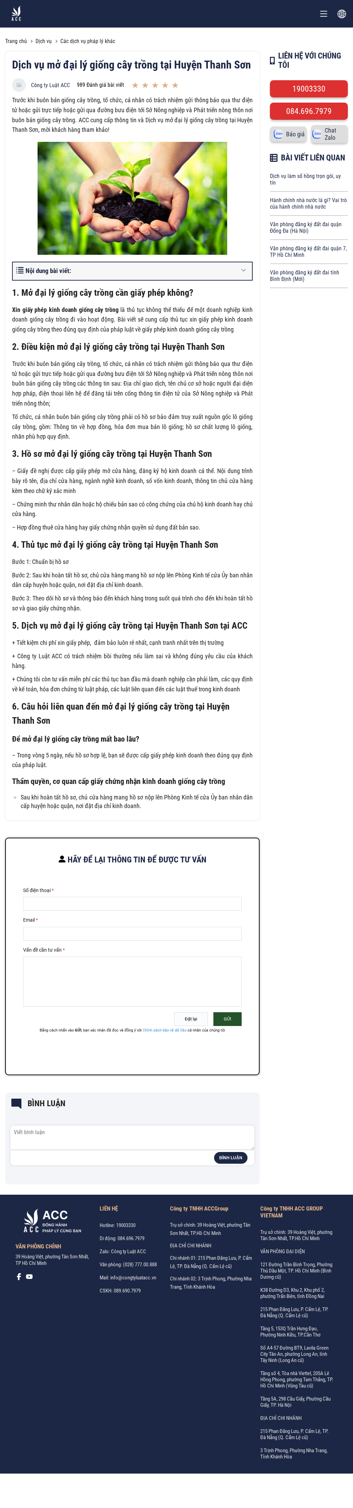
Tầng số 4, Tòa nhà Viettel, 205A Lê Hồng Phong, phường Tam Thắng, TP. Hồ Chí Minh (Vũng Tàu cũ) (296, 1379)
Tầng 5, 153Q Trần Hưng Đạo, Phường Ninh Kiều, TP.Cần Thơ (290, 1332)
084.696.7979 (309, 111)
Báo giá (295, 134)
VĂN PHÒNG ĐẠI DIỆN (282, 1251)
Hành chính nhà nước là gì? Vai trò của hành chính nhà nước (308, 203)
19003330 (308, 89)
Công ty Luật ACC (50, 85)
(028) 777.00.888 (140, 1264)
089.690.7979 (127, 1291)
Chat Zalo (330, 134)
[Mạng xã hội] (19, 1278)
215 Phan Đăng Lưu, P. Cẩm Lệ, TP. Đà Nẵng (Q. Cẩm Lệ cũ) (294, 1312)
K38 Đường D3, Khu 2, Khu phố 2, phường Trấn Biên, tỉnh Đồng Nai (292, 1293)
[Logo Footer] (50, 1222)
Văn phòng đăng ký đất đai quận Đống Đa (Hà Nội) (306, 227)
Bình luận (230, 1157)
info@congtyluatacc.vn (133, 1278)
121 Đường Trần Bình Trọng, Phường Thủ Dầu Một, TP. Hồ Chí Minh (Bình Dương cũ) (296, 1270)
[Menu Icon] (324, 13)
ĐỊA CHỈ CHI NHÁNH (190, 1246)
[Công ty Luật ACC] (16, 14)
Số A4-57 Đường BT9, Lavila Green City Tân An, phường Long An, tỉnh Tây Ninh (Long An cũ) (294, 1354)
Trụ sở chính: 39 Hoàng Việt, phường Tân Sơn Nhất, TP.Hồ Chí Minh (296, 1235)
